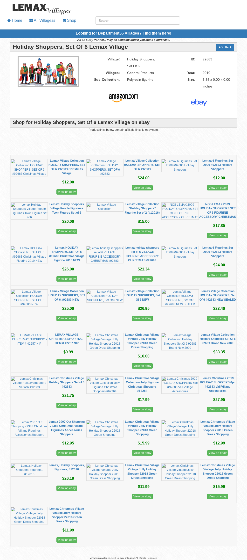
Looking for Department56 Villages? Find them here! (123, 33)
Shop (71, 20)
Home (16, 20)
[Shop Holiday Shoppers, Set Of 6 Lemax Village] (123, 96)
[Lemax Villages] (38, 6)
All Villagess (44, 20)
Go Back (226, 47)
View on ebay (67, 192)
